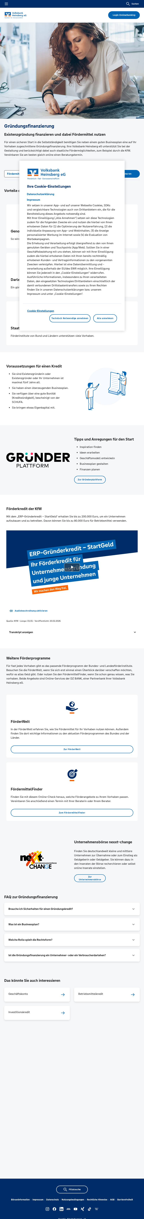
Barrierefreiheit (125, 1199)
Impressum (37, 1199)
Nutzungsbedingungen (73, 1199)
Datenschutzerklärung (40, 194)
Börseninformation (20, 1199)
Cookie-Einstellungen (40, 311)
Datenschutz (52, 1199)
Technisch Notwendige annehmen (69, 318)
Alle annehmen (105, 318)
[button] (72, 632)
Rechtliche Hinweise (97, 1199)
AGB (112, 1199)
